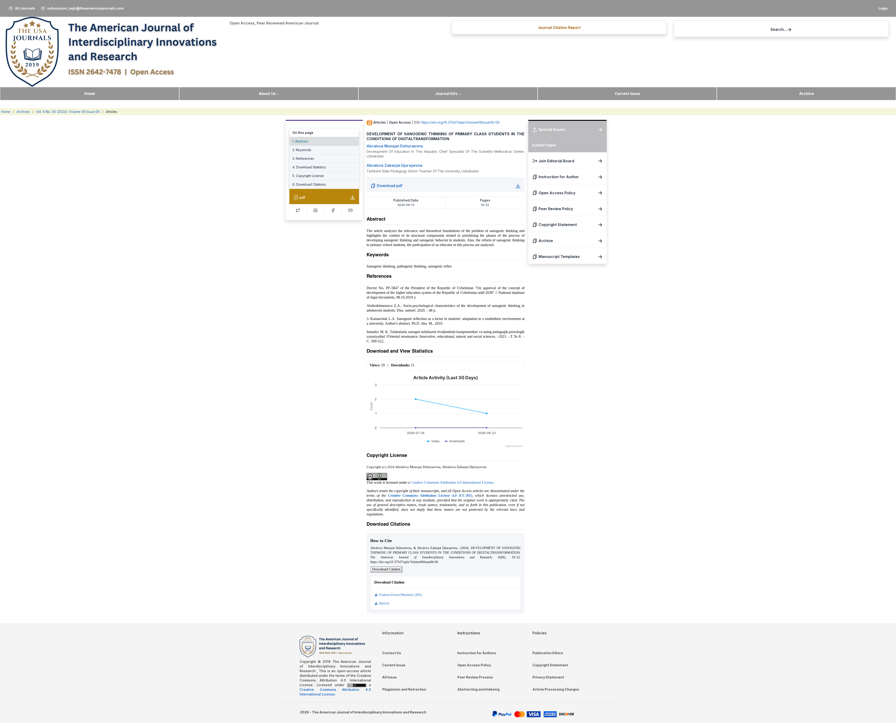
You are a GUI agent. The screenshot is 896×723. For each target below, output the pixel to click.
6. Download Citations (309, 184)
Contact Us (391, 653)
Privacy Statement (548, 677)
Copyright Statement (550, 665)
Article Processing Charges (555, 689)
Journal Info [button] (446, 93)
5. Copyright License (308, 176)
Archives (23, 112)
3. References (303, 158)
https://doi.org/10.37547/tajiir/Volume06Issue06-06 (460, 122)
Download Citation (386, 569)
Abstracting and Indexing (478, 689)
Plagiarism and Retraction (404, 689)
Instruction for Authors (476, 653)
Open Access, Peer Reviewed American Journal (274, 23)
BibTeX (383, 603)
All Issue (389, 677)
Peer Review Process (475, 677)
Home (89, 93)
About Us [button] (267, 93)
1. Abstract (300, 141)
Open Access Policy (474, 665)
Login (883, 8)
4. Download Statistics (309, 167)
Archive (806, 93)
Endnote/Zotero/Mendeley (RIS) (400, 595)
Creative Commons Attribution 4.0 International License (452, 482)
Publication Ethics (547, 653)
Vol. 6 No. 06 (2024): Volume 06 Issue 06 (68, 112)
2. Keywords (301, 150)
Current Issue (627, 93)
